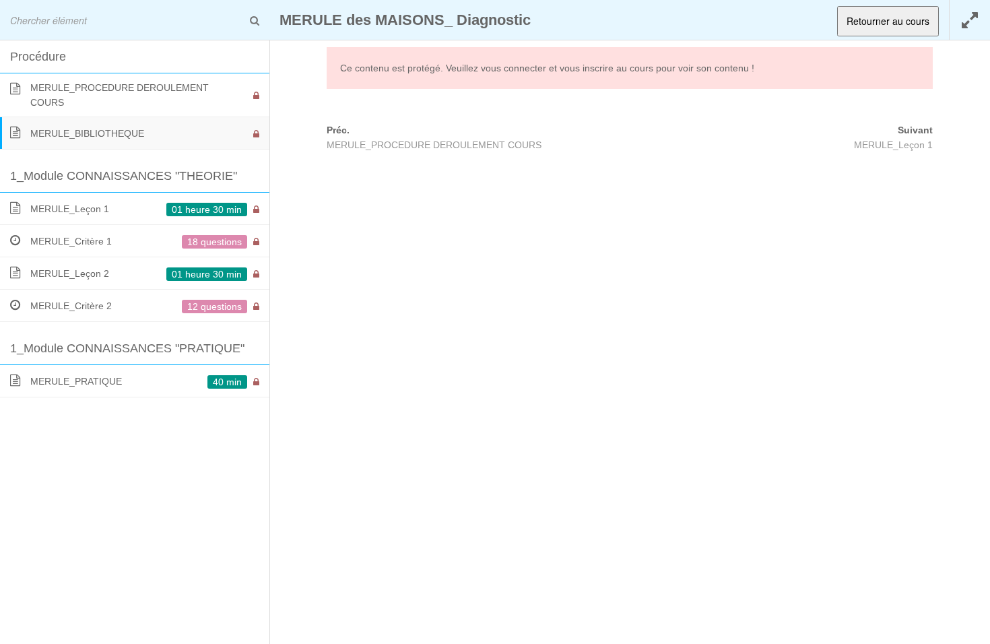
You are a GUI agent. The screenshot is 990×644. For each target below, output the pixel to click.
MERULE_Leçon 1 (893, 144)
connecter (525, 68)
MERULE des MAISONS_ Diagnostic (405, 19)
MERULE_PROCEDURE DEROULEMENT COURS (434, 144)
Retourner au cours (888, 21)
